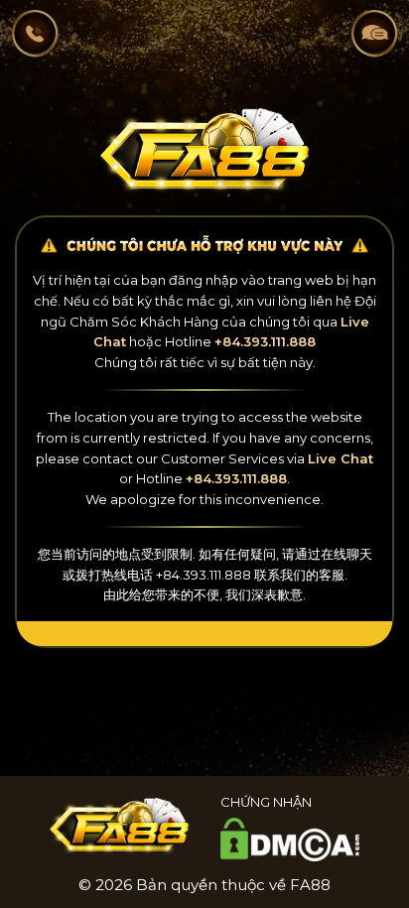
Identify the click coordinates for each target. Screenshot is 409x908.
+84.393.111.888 (265, 341)
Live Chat (340, 458)
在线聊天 (346, 554)
